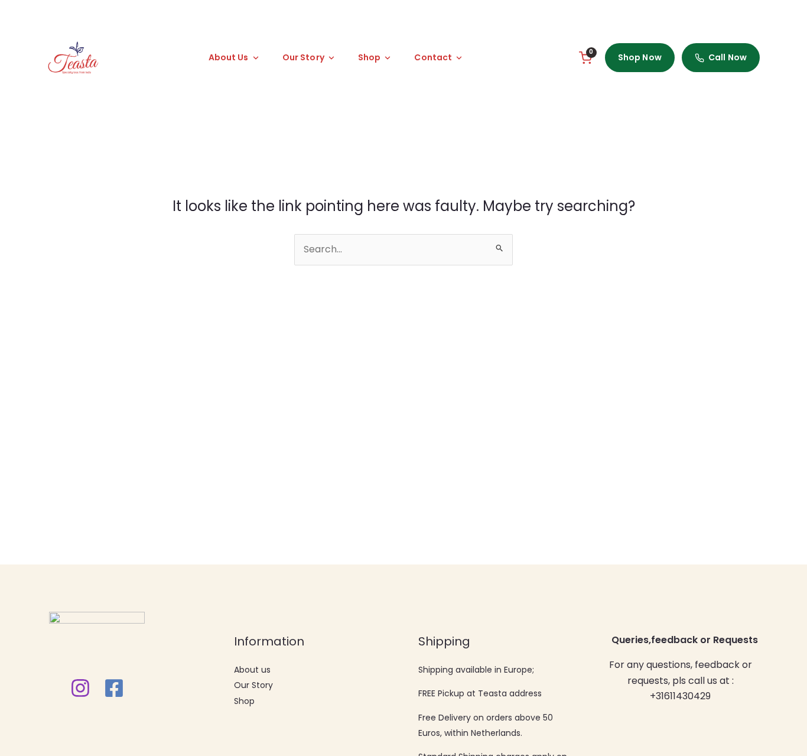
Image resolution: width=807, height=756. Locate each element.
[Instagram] (80, 688)
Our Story (253, 685)
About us (252, 670)
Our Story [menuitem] (303, 57)
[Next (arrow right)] (786, 436)
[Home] (73, 57)
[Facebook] (114, 688)
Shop (244, 701)
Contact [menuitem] (433, 57)
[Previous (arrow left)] (20, 436)
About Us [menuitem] (229, 57)
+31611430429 (680, 696)
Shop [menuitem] (369, 57)
